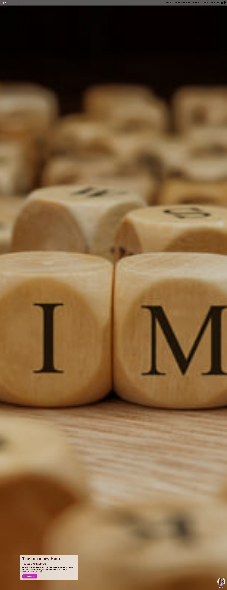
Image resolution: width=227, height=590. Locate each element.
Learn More (29, 576)
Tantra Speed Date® (211, 2)
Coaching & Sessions (182, 2)
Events (168, 2)
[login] (222, 3)
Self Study (197, 2)
